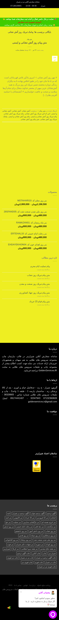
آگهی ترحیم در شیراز (21, 513)
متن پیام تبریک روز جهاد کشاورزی (34, 293)
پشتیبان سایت (20, 50)
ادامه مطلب (29, 101)
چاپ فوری (39, 562)
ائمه (8, 513)
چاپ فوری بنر (27, 562)
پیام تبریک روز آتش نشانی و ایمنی (44, 116)
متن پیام (29, 39)
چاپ (44, 553)
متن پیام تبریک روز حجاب (38, 275)
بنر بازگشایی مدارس (31, 522)
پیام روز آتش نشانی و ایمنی (19, 116)
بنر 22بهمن (18, 518)
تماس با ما (17, 585)
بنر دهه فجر (39, 527)
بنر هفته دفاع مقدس (48, 549)
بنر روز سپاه (35, 536)
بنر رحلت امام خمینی (24, 527)
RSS (10, 585)
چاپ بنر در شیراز (26, 558)
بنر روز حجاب (51, 531)
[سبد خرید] (3, 13)
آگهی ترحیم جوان (37, 513)
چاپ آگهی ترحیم (23, 553)
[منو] (55, 12)
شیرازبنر (7, 549)
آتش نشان (26, 111)
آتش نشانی (16, 111)
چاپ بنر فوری (12, 558)
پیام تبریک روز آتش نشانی (14, 114)
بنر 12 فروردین (42, 518)
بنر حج (8, 522)
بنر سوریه (39, 544)
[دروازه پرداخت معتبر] (37, 466)
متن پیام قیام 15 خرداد (39, 301)
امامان (53, 518)
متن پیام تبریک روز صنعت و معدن (34, 284)
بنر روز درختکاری (49, 536)
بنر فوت (10, 544)
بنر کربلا (16, 549)
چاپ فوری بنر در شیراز (47, 567)
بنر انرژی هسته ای (49, 522)
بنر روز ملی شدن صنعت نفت (45, 540)
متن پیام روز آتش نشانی (30, 119)
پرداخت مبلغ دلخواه (43, 585)
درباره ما (32, 585)
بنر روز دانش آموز (36, 531)
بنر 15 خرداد (29, 518)
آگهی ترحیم (51, 513)
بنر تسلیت (17, 522)
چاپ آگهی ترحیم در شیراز (46, 558)
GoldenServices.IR (48, 370)
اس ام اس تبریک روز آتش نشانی (37, 114)
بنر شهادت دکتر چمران (24, 544)
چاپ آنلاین (36, 553)
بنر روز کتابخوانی (11, 540)
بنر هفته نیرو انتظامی (29, 549)
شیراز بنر (52, 553)
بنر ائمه (8, 518)
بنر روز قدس (24, 536)
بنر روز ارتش (9, 527)
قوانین (25, 585)
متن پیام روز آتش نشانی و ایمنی (29, 42)
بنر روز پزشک (26, 540)
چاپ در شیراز (50, 562)
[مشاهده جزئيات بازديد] (9, 607)
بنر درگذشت (51, 527)
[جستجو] (42, 2)
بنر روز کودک (51, 544)
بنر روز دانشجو (21, 531)
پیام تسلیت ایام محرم (40, 266)
